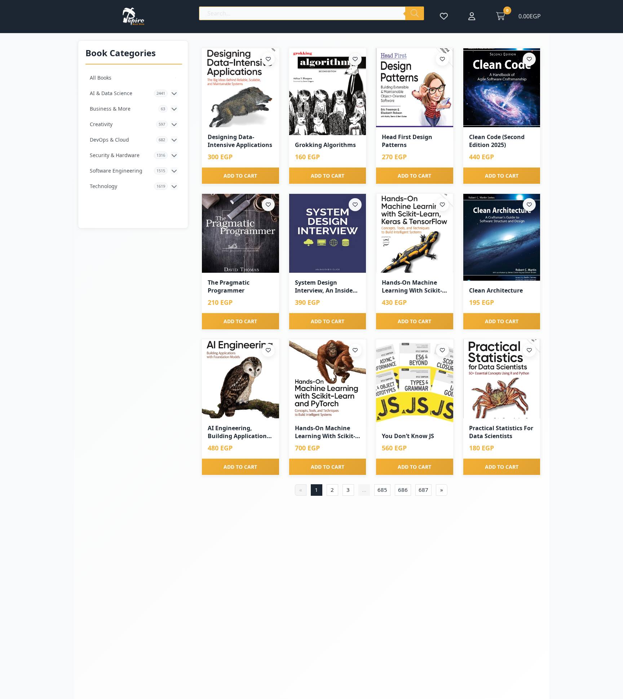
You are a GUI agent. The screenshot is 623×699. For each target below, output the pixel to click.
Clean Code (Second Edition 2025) (497, 141)
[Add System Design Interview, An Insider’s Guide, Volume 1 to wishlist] (355, 205)
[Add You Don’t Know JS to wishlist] (442, 350)
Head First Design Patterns (407, 141)
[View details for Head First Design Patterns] (414, 87)
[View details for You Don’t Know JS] (414, 383)
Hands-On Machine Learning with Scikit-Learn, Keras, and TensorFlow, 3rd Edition (412, 287)
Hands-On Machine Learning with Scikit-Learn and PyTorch (325, 432)
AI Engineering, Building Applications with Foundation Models (239, 432)
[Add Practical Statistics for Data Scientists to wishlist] (529, 350)
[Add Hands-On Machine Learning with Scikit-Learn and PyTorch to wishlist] (355, 350)
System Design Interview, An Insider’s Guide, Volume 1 (327, 287)
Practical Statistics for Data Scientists (501, 432)
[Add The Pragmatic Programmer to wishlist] (268, 205)
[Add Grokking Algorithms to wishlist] (355, 59)
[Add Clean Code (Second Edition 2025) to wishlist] (529, 59)
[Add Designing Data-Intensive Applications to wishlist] (268, 59)
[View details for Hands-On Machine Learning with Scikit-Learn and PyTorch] (327, 378)
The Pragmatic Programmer (228, 286)
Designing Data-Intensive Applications (240, 141)
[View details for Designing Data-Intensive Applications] (240, 87)
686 (403, 489)
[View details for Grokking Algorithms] (327, 91)
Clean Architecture (496, 290)
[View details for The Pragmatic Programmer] (240, 233)
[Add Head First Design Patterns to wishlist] (442, 59)
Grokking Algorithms (325, 145)
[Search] (414, 13)
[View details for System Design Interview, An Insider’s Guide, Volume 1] (327, 233)
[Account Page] (472, 16)
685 (382, 489)
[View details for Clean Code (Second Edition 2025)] (501, 87)
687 (423, 489)
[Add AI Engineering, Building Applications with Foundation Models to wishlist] (268, 350)
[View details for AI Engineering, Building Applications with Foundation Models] (240, 378)
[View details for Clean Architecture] (501, 237)
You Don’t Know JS (408, 436)
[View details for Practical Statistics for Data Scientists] (501, 378)
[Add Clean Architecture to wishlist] (529, 205)
